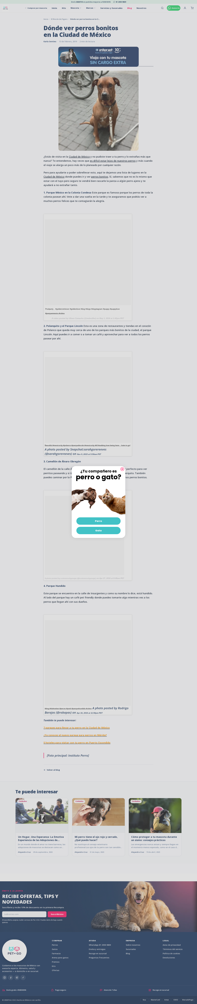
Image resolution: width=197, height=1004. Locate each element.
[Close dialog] (122, 469)
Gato (98, 530)
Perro (98, 521)
